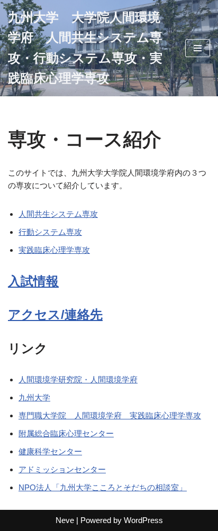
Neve (65, 520)
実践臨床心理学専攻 (54, 249)
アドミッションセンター (62, 469)
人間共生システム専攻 (58, 213)
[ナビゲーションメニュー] (197, 48)
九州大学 (34, 397)
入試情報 (33, 281)
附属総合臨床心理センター (66, 433)
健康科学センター (50, 451)
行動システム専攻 (50, 231)
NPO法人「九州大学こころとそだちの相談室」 (103, 487)
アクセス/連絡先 (55, 314)
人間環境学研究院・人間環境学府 (78, 379)
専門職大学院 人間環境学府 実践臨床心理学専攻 (110, 415)
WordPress (143, 520)
